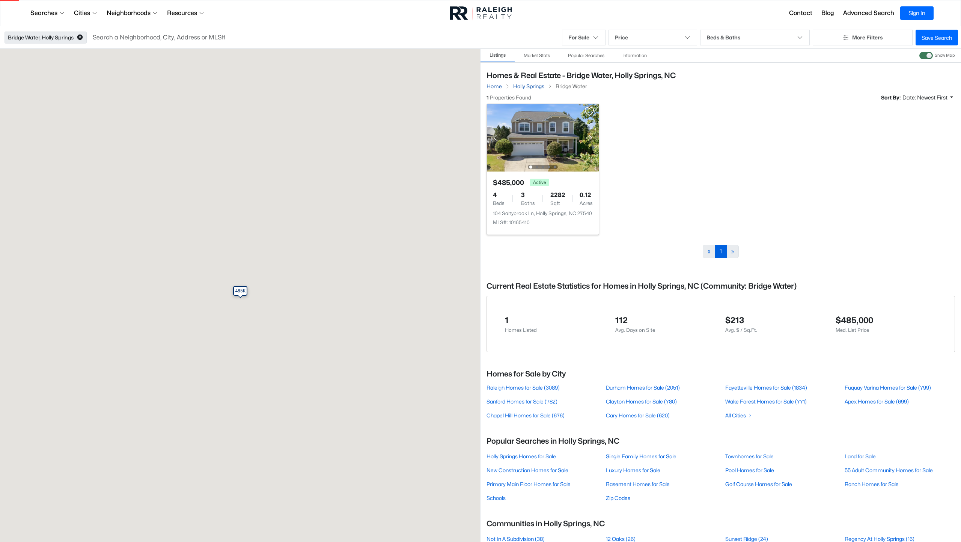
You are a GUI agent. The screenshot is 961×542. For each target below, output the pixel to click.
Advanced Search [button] (868, 13)
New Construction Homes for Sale (527, 470)
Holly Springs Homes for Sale (521, 456)
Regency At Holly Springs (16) (879, 539)
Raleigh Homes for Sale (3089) (523, 387)
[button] (80, 37)
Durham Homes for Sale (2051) (643, 387)
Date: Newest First (925, 97)
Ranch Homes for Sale (872, 484)
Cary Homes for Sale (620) (638, 415)
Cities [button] (82, 13)
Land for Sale (860, 456)
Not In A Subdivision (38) (516, 539)
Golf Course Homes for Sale (758, 484)
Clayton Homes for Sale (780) (641, 401)
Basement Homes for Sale (638, 484)
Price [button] (621, 37)
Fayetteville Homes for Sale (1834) (766, 387)
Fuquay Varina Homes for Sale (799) (888, 387)
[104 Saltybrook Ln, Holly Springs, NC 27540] (543, 137)
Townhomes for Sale (749, 456)
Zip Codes (618, 498)
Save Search (937, 38)
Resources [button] (182, 13)
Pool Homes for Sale (749, 470)
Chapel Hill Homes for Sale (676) (526, 415)
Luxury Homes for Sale (633, 470)
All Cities (735, 415)
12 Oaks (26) (621, 539)
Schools (496, 498)
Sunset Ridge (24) (746, 539)
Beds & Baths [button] (723, 37)
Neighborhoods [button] (129, 13)
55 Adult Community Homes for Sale (889, 470)
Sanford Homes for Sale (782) (522, 401)
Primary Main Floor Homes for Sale (529, 484)
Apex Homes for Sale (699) (877, 401)
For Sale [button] (578, 37)
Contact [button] (800, 13)
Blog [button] (827, 13)
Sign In (916, 13)
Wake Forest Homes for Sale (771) (766, 401)
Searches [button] (43, 13)
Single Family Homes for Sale (641, 456)
